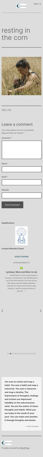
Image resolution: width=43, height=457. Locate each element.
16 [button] (29, 353)
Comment (7, 138)
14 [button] (26, 353)
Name (5, 164)
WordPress (24, 448)
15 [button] (28, 353)
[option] (21, 280)
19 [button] (33, 353)
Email (5, 177)
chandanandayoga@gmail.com (21, 262)
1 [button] (7, 353)
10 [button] (20, 353)
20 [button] (35, 353)
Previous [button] (2, 311)
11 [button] (22, 353)
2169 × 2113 (6, 110)
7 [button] (16, 353)
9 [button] (19, 353)
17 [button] (31, 353)
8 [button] (17, 353)
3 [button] (10, 353)
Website (5, 190)
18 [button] (32, 353)
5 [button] (13, 353)
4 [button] (12, 353)
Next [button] (40, 311)
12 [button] (23, 353)
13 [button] (25, 353)
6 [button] (14, 353)
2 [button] (9, 353)
